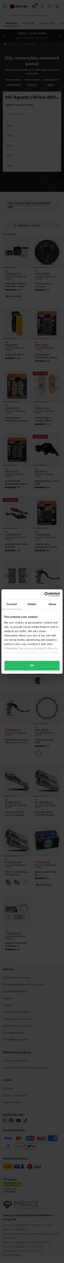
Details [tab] (32, 604)
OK (32, 665)
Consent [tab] (11, 604)
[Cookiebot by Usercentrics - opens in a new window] (45, 594)
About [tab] (52, 604)
